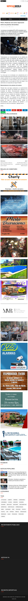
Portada (4, 19)
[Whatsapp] (3, 112)
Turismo (3, 516)
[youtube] (27, 1)
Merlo (2, 509)
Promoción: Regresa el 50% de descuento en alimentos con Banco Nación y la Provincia (13, 154)
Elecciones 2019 (23, 504)
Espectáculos (11, 506)
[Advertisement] (14, 542)
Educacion (9, 504)
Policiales (18, 509)
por (7, 511)
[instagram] (23, 1)
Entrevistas (3, 506)
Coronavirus (22, 499)
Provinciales (23, 511)
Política (3, 511)
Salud (9, 514)
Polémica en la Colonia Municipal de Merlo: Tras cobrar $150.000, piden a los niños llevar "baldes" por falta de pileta (17, 474)
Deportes (15, 502)
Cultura (10, 502)
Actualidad (4, 146)
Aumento (10, 499)
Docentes (21, 502)
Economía (3, 504)
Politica (24, 509)
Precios (17, 511)
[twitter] (25, 1)
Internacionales (19, 506)
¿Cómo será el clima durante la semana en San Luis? (13, 126)
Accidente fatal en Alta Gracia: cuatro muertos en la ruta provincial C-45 (14, 140)
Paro (13, 509)
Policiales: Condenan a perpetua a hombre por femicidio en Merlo (16, 480)
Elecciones (15, 504)
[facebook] (21, 1)
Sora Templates (11, 596)
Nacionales (8, 509)
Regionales (3, 514)
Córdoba (15, 499)
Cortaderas (4, 502)
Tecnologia (14, 514)
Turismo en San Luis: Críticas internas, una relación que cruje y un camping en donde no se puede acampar (17, 487)
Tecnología (21, 514)
